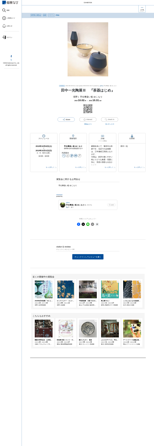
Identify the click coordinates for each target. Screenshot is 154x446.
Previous (31, 294)
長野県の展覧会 (36, 15)
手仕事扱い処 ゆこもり (108, 85)
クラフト (51, 15)
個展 (44, 15)
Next (144, 294)
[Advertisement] (83, 378)
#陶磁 (57, 15)
